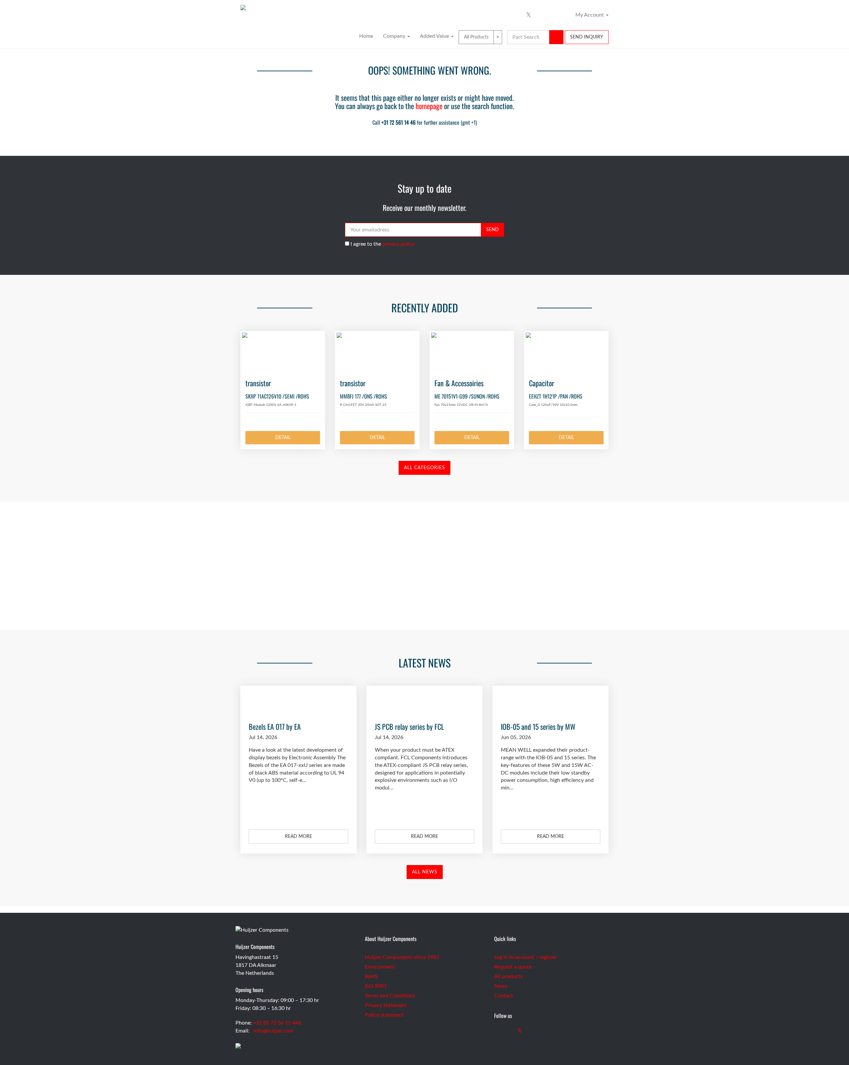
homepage (429, 105)
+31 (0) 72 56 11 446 (277, 1023)
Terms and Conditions (390, 995)
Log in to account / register (525, 957)
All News (424, 872)
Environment (380, 967)
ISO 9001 (376, 986)
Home (366, 36)
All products (508, 976)
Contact (503, 995)
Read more (298, 836)
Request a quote (513, 967)
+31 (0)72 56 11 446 (424, 586)
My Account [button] (590, 15)
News (500, 986)
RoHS (371, 976)
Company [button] (395, 36)
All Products (476, 37)
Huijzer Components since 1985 (402, 957)
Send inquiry (586, 37)
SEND (492, 229)
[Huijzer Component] (424, 5)
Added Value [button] (435, 36)
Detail (283, 437)
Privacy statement (386, 1005)
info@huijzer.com (273, 1031)
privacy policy (398, 244)
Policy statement (384, 1015)
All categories (424, 468)
